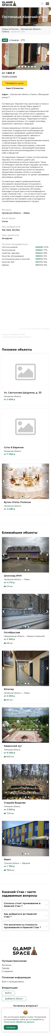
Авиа (8, 230)
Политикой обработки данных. (19, 1022)
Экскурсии (7, 238)
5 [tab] (28, 66)
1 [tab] (16, 66)
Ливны (5, 31)
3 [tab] (22, 66)
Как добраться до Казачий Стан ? (20, 915)
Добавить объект (14, 998)
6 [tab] (32, 66)
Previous (5, 56)
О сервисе (7, 971)
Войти (8, 993)
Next (46, 56)
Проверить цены (15, 83)
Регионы (6, 965)
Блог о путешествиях (13, 981)
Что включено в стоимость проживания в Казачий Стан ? (22, 926)
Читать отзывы (9, 76)
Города (5, 968)
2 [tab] (19, 66)
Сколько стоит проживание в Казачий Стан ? (22, 904)
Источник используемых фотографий (34, 329)
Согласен (10, 1027)
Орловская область (31, 29)
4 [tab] (25, 66)
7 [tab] (35, 66)
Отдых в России (10, 29)
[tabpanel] (25, 56)
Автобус (16, 230)
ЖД (3, 230)
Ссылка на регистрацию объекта (16, 337)
